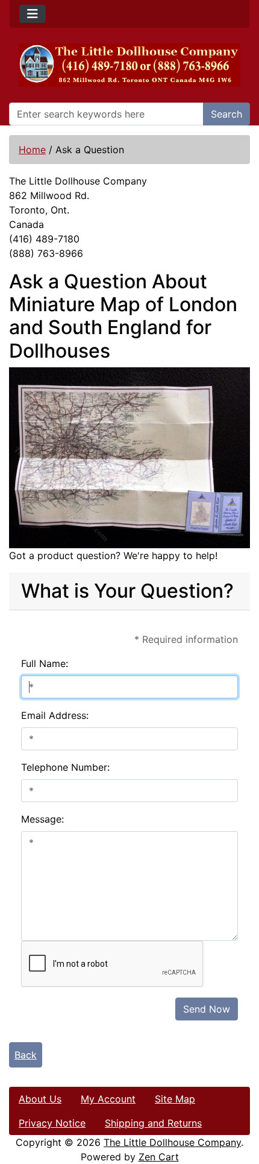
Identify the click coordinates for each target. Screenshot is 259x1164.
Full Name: (44, 663)
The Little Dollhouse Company (172, 1142)
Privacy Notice (52, 1123)
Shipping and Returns (153, 1123)
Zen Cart (159, 1157)
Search (226, 114)
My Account (108, 1099)
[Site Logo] (129, 65)
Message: (42, 819)
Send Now (206, 1009)
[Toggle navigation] (32, 14)
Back (25, 1055)
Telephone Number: (65, 767)
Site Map (175, 1099)
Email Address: (55, 715)
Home (32, 150)
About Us (40, 1099)
